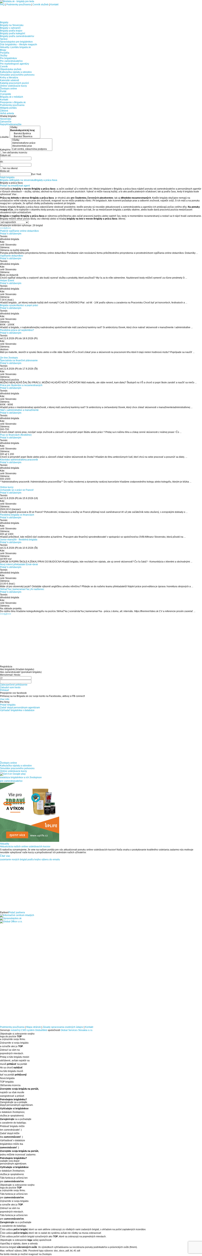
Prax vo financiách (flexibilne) (16, 434)
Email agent (23, 185)
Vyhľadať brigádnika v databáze (17, 710)
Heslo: (17, 674)
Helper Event (7, 280)
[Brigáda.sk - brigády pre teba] (17, 1)
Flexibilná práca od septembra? (17, 330)
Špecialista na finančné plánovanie (19, 360)
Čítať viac (5, 856)
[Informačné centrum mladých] (17, 915)
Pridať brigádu (8, 704)
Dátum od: (5, 155)
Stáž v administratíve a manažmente (19, 410)
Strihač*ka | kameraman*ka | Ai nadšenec (22, 589)
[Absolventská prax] (32, 145)
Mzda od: (5, 171)
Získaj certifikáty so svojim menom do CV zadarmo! (27, 484)
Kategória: (6, 149)
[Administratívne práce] (32, 143)
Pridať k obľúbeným (10, 233)
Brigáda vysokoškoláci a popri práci (19, 305)
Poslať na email (8, 185)
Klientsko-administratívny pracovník (19, 459)
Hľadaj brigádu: (8, 116)
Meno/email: (6, 674)
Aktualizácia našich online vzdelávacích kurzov (25, 846)
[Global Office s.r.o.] (11, 921)
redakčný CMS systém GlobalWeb (29, 1030)
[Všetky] (25, 127)
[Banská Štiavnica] (25, 136)
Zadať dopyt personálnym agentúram (20, 707)
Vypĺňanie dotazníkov (11, 255)
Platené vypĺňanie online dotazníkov (19, 231)
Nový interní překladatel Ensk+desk (19, 564)
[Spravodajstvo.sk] (11, 918)
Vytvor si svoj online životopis (15, 355)
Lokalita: (5, 137)
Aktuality (4, 843)
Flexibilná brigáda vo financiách (17, 514)
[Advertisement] (46, 12)
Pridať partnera (16, 912)
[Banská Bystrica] (25, 133)
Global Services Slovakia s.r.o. (77, 1030)
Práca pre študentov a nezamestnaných (21, 385)
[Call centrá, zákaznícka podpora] (32, 149)
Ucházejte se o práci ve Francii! (17, 490)
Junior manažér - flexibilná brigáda (18, 539)
